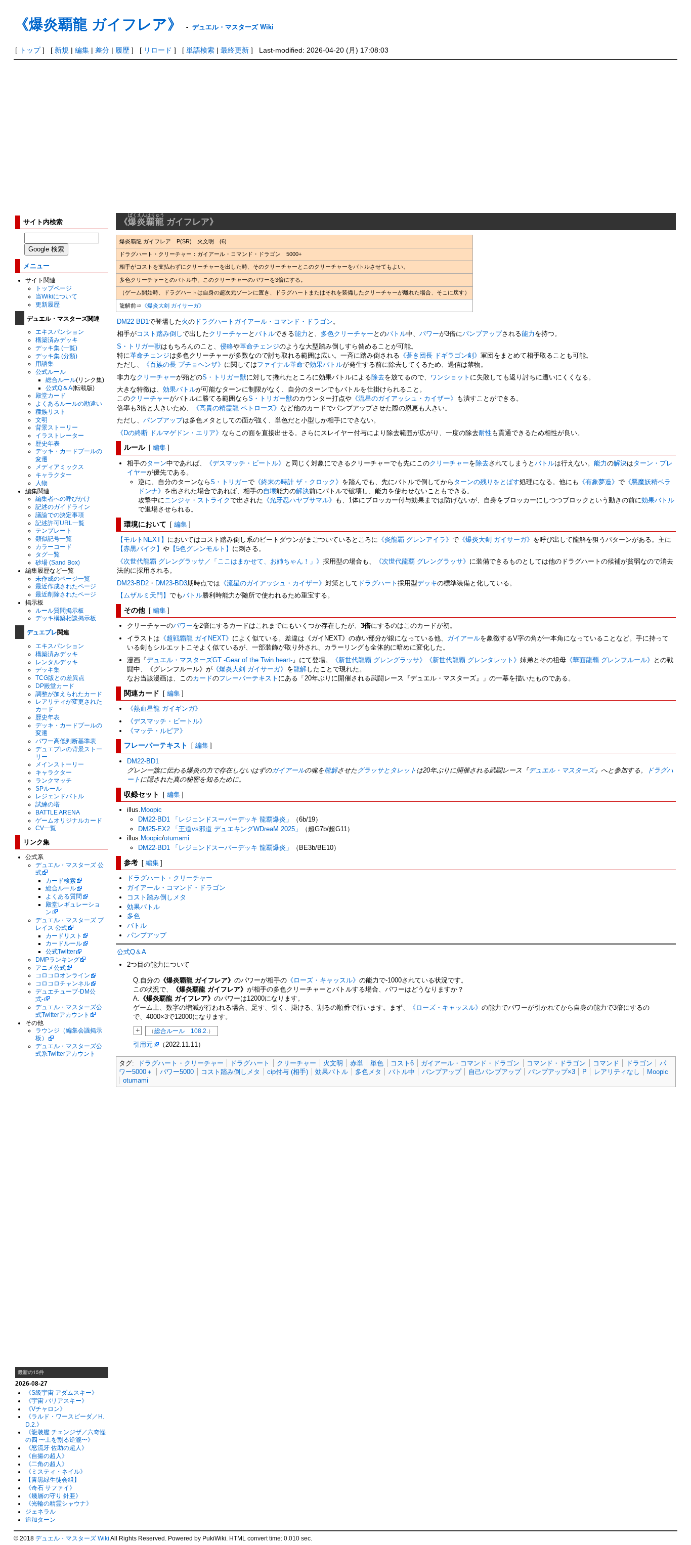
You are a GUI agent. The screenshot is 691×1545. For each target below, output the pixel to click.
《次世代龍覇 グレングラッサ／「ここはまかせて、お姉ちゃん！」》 (220, 561)
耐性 (485, 433)
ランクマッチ (53, 780)
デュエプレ (42, 631)
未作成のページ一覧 (62, 578)
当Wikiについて (56, 296)
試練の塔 (47, 804)
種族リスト (50, 411)
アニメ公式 (50, 967)
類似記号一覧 (53, 538)
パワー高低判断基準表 (65, 741)
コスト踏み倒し (160, 333)
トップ (29, 50)
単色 (376, 1063)
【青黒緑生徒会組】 (52, 1479)
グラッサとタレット (386, 770)
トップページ (53, 288)
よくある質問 (64, 896)
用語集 (44, 363)
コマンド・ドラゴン (556, 1063)
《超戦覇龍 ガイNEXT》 (196, 638)
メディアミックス (59, 466)
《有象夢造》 (598, 482)
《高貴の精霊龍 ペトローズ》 (236, 408)
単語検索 (200, 50)
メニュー (36, 265)
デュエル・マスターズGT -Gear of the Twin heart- (219, 660)
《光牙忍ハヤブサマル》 (299, 500)
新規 (62, 50)
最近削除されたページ (65, 594)
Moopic (151, 809)
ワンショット (450, 377)
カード (202, 678)
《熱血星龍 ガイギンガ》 (164, 708)
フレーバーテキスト (248, 678)
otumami (176, 838)
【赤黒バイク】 (140, 548)
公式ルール (50, 371)
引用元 (143, 1044)
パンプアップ (482, 333)
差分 (102, 50)
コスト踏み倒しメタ (156, 897)
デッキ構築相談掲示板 (65, 618)
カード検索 (61, 880)
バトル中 (401, 1072)
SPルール (48, 788)
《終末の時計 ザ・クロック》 (298, 482)
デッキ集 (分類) (56, 356)
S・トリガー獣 (139, 346)
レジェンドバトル (59, 796)
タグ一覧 (47, 554)
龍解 (300, 669)
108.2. (199, 1030)
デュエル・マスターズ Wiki (233, 26)
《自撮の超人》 (46, 1455)
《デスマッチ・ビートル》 (245, 463)
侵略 (226, 346)
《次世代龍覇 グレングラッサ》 (422, 561)
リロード (158, 50)
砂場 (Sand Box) (57, 562)
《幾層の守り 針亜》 (53, 1495)
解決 (620, 463)
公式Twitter (60, 951)
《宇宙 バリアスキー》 (56, 1400)
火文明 (333, 1063)
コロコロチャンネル (62, 983)
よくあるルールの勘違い (68, 403)
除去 (377, 377)
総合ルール (61, 379)
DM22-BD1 (133, 321)
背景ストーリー (56, 427)
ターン (156, 463)
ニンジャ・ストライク (197, 500)
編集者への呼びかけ (62, 498)
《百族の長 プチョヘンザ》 (183, 364)
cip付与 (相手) (287, 1072)
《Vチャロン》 (45, 1408)
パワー (429, 333)
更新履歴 (47, 304)
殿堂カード (50, 395)
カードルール (64, 943)
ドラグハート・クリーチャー (169, 878)
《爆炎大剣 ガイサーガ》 (173, 306)
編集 (82, 50)
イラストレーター (59, 435)
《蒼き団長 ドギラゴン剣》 (440, 355)
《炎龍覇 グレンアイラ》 (415, 539)
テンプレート (53, 530)
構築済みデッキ (56, 339)
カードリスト (64, 935)
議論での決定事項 (59, 514)
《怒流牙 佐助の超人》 (56, 1447)
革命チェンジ (259, 346)
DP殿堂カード (54, 685)
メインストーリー (59, 764)
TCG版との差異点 (59, 677)
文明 (41, 419)
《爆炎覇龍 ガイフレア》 (98, 23)
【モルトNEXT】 (142, 539)
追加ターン (40, 1519)
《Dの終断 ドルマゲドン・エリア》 (169, 433)
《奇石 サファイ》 (50, 1487)
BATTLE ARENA (57, 812)
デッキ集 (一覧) (56, 348)
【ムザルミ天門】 (143, 595)
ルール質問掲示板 (59, 610)
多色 (327, 333)
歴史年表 (47, 443)
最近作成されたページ (65, 586)
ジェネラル (40, 1511)
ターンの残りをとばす (487, 482)
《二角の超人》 (46, 1464)
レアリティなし (617, 1072)
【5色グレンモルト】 (200, 548)
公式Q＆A (59, 387)
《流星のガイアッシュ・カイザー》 (404, 398)
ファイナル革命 (280, 364)
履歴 (122, 50)
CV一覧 (45, 828)
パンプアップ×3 (551, 1072)
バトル (265, 333)
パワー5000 (177, 1072)
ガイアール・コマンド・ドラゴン (283, 321)
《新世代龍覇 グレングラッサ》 (379, 660)
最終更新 (235, 50)
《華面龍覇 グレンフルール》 (610, 660)
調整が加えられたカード (68, 694)
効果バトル (326, 364)
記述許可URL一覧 (59, 523)
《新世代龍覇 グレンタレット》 (473, 660)
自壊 (269, 491)
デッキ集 (47, 669)
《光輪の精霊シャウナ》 (58, 1503)
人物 (41, 483)
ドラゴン (639, 1063)
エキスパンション (59, 331)
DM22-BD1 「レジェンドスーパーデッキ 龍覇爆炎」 (215, 819)
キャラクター (53, 474)
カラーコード (53, 546)
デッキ (427, 583)
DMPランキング (57, 959)
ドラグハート (214, 321)
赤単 (356, 1063)
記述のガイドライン (62, 506)
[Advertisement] (345, 136)
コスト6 (402, 1063)
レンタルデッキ (56, 662)
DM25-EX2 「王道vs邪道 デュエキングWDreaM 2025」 (219, 829)
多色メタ (368, 1072)
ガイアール (463, 638)
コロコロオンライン (62, 975)
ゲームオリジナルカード (68, 820)
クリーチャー (228, 333)
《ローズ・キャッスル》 (323, 980)
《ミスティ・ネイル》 (55, 1471)
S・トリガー (229, 482)
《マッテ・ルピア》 (156, 731)
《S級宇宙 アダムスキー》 (61, 1392)
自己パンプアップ (494, 1072)
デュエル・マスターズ (561, 770)
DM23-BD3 (171, 583)
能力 (301, 333)
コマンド (606, 1063)
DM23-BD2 (133, 583)
